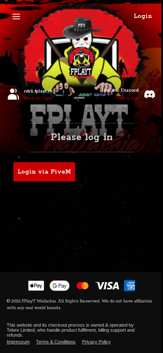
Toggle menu (16, 16)
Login (143, 16)
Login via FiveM (44, 172)
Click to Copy (37, 98)
